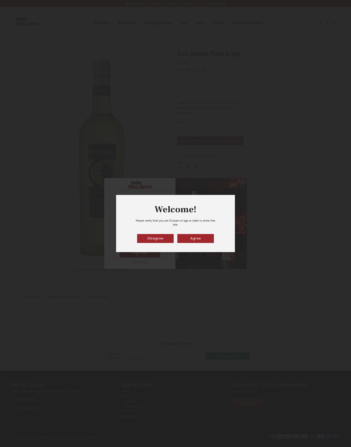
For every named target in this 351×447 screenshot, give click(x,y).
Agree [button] (195, 238)
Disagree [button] (155, 238)
